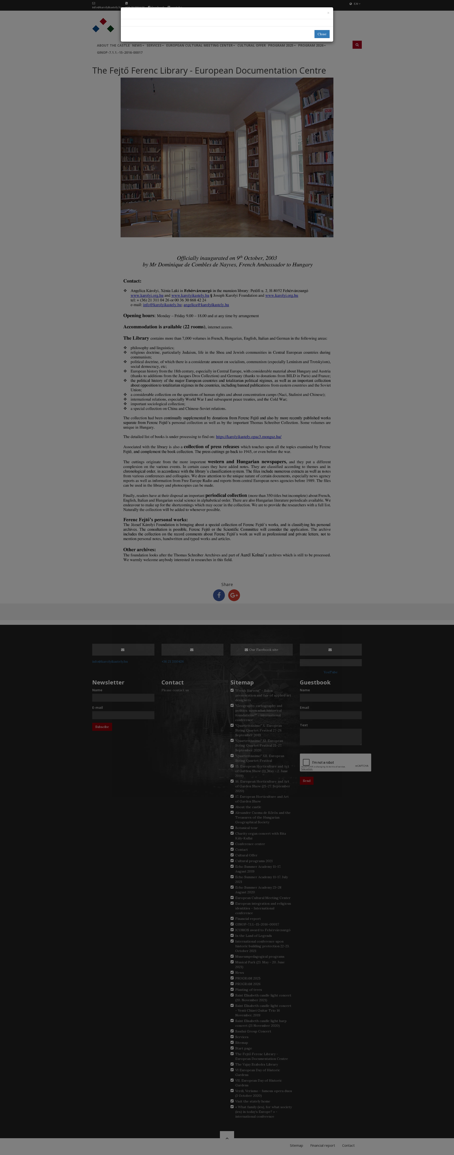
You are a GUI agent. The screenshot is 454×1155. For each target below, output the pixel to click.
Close (322, 34)
